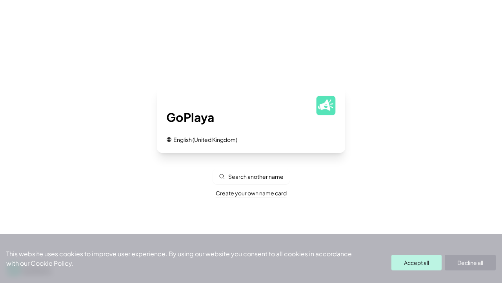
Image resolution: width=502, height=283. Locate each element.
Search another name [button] (256, 176)
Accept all (416, 262)
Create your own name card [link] (251, 193)
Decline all (470, 262)
